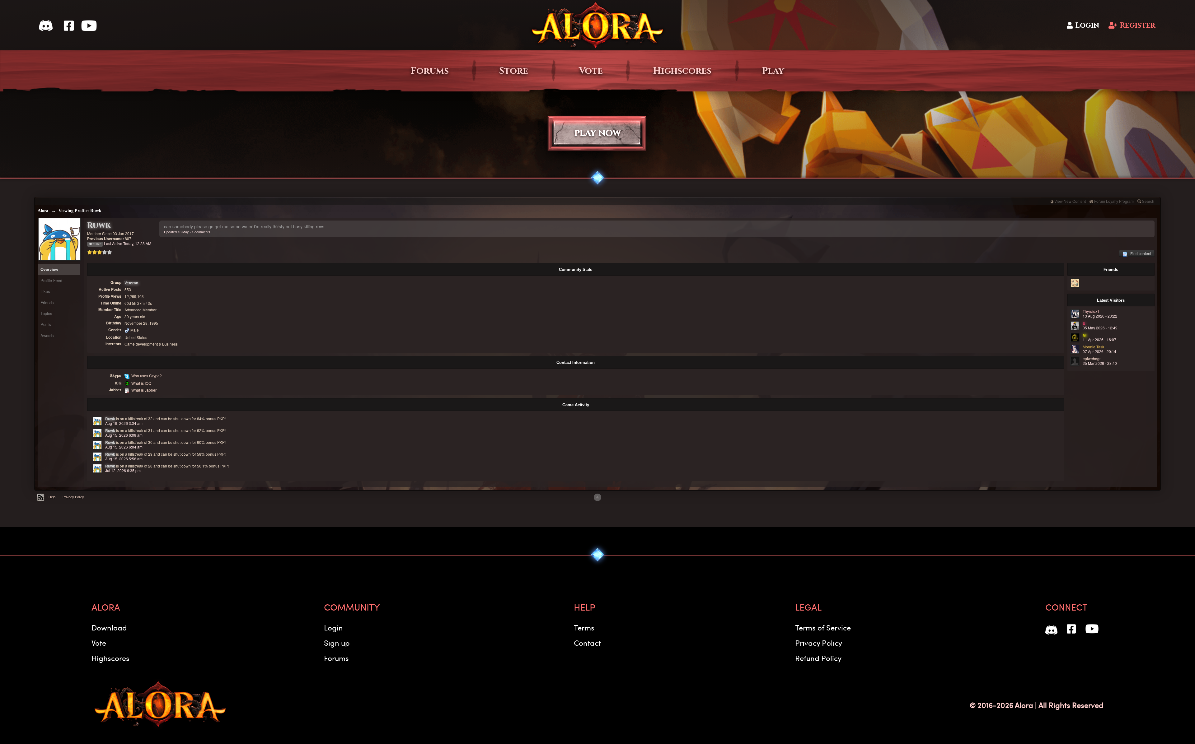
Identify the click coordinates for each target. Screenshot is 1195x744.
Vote (591, 71)
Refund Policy (818, 658)
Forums (430, 71)
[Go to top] (597, 497)
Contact (587, 642)
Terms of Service (823, 627)
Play (773, 71)
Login (1087, 25)
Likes (45, 291)
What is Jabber (144, 390)
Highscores (682, 71)
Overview (49, 269)
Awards (47, 335)
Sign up (337, 642)
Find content (1139, 253)
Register (1137, 25)
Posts (45, 324)
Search (1148, 201)
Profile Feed (51, 280)
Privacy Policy (73, 497)
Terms (584, 627)
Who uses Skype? (146, 375)
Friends (47, 302)
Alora (43, 210)
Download (109, 627)
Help (52, 497)
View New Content (1070, 201)
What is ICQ (141, 383)
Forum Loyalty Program (1114, 201)
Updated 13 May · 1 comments (187, 231)
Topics (46, 313)
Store (513, 71)
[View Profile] (97, 421)
